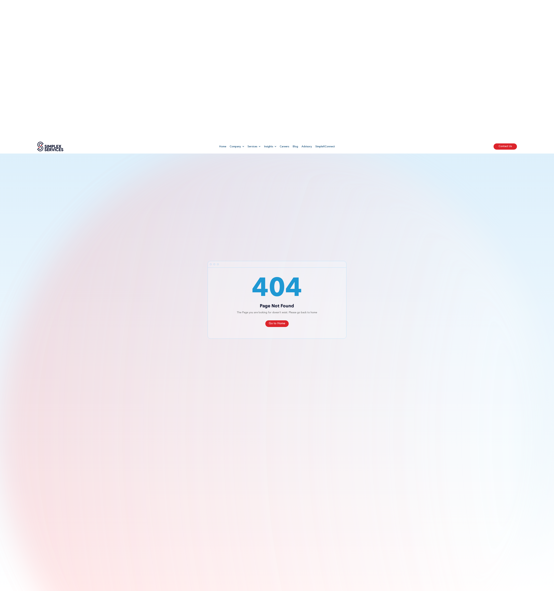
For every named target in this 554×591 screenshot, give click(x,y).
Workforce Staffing (202, 500)
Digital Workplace (201, 479)
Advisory (307, 7)
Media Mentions (341, 479)
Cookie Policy (507, 586)
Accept (490, 579)
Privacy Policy (520, 586)
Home (222, 7)
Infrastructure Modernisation (208, 483)
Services (252, 7)
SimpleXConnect (325, 7)
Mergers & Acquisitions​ (204, 504)
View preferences (538, 579)
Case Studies (339, 500)
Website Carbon (80, 552)
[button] (548, 557)
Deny (514, 579)
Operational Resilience (204, 509)
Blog (295, 7)
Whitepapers (339, 496)
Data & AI (196, 475)
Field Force (197, 488)
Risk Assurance (199, 513)
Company (235, 7)
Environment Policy (343, 483)
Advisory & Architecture (205, 470)
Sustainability (198, 517)
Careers (284, 7)
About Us (337, 470)
